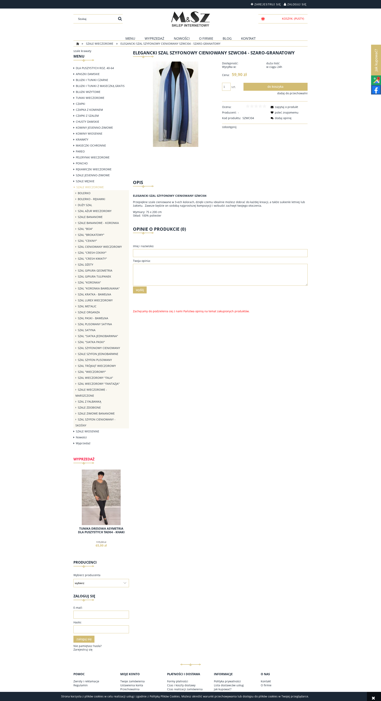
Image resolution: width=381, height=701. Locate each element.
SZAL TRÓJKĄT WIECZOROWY (97, 366)
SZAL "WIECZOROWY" (92, 372)
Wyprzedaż (83, 443)
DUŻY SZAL (85, 205)
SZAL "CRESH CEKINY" (92, 253)
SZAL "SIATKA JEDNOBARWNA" (98, 336)
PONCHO (82, 163)
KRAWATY (82, 139)
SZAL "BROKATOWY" (91, 235)
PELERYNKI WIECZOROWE (93, 157)
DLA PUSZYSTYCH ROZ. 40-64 (95, 68)
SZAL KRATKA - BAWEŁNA (94, 294)
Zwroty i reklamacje (86, 681)
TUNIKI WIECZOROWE (90, 98)
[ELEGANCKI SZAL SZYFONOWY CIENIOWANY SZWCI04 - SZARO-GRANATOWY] (175, 104)
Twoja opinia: (142, 261)
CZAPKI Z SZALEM (87, 116)
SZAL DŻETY (85, 264)
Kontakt (266, 681)
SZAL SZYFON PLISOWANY (95, 360)
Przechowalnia (130, 689)
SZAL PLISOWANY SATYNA (95, 324)
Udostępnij (229, 127)
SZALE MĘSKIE (85, 181)
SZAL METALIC (87, 306)
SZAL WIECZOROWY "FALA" (95, 378)
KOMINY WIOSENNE (89, 133)
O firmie (266, 685)
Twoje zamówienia (132, 681)
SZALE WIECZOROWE (90, 187)
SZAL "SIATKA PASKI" (91, 342)
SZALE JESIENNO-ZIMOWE (93, 175)
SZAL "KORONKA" (89, 282)
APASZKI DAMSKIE (88, 74)
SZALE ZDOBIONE (89, 407)
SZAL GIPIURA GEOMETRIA (95, 270)
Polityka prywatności (227, 681)
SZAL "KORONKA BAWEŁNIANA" (99, 288)
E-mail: (78, 607)
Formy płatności (177, 681)
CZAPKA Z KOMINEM (89, 110)
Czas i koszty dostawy (181, 685)
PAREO (80, 151)
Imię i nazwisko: (143, 246)
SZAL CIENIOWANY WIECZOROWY (100, 247)
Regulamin (80, 685)
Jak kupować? (222, 689)
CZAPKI (80, 104)
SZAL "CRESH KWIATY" (92, 258)
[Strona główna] (190, 19)
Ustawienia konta (131, 685)
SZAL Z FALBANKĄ (89, 401)
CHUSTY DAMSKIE (87, 121)
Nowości (81, 437)
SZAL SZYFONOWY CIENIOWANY (99, 348)
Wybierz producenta (86, 575)
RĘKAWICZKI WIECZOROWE (94, 169)
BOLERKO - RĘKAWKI (91, 199)
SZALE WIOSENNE (87, 431)
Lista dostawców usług (229, 685)
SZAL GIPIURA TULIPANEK (94, 276)
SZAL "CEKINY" (87, 241)
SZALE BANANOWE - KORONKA (98, 223)
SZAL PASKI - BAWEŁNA (93, 318)
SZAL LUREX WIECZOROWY (95, 300)
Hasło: (77, 622)
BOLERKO (84, 193)
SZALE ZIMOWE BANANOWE (96, 413)
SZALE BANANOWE (90, 217)
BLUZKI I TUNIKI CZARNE (92, 80)
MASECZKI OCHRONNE (91, 145)
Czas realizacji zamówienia (185, 689)
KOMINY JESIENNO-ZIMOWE (94, 127)
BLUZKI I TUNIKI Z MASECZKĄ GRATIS (100, 86)
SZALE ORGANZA (89, 312)
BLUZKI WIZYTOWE (88, 92)
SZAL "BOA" (85, 229)
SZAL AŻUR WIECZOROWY (95, 211)
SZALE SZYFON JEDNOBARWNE (98, 354)
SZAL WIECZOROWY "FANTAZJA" (99, 384)
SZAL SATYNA (86, 330)
